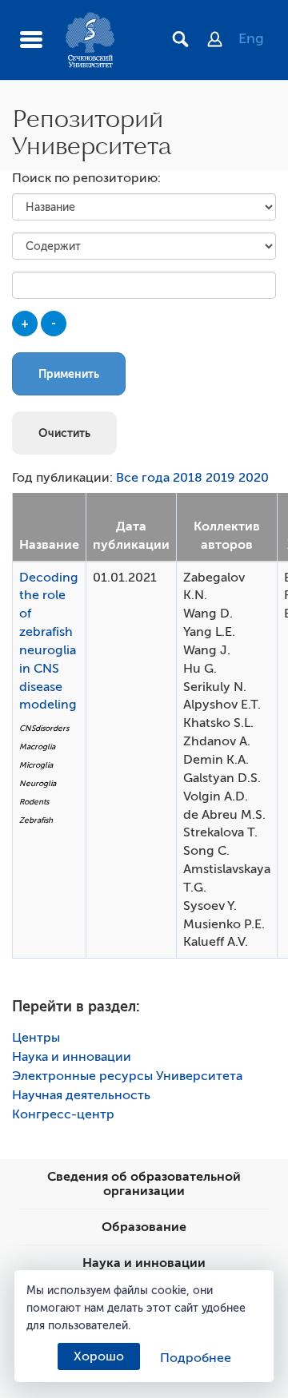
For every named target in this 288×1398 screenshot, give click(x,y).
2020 (253, 478)
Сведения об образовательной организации (144, 1184)
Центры (36, 1038)
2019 (220, 478)
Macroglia (37, 746)
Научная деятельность (81, 1095)
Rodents (34, 801)
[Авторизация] (222, 41)
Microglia (36, 765)
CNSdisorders (44, 728)
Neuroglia (37, 783)
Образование (144, 1227)
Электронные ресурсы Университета (127, 1076)
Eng (251, 38)
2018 (187, 478)
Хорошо (99, 1356)
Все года (143, 478)
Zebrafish (36, 820)
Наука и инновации (71, 1057)
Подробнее (195, 1358)
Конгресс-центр (63, 1114)
